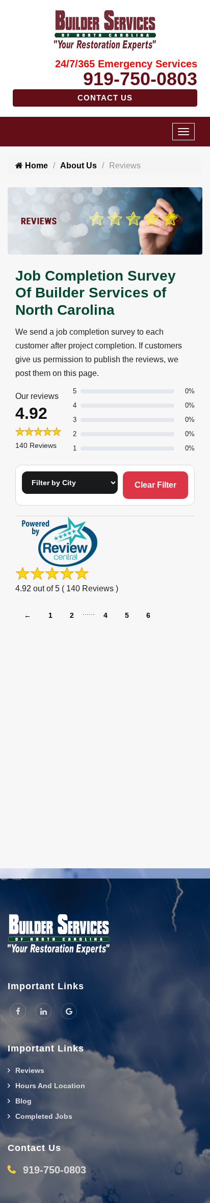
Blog (23, 1101)
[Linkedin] (43, 1011)
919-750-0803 (140, 78)
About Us (78, 165)
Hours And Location (50, 1086)
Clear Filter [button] (155, 485)
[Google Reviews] (69, 1011)
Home (35, 165)
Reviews (29, 1070)
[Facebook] (18, 1011)
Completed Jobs (43, 1116)
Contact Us (105, 97)
